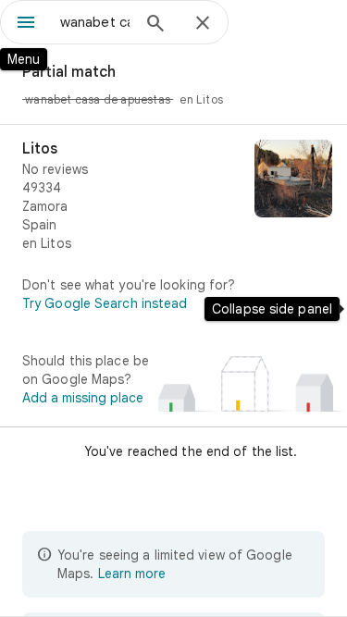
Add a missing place (82, 397)
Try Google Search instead (105, 303)
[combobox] (95, 22)
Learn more (132, 573)
